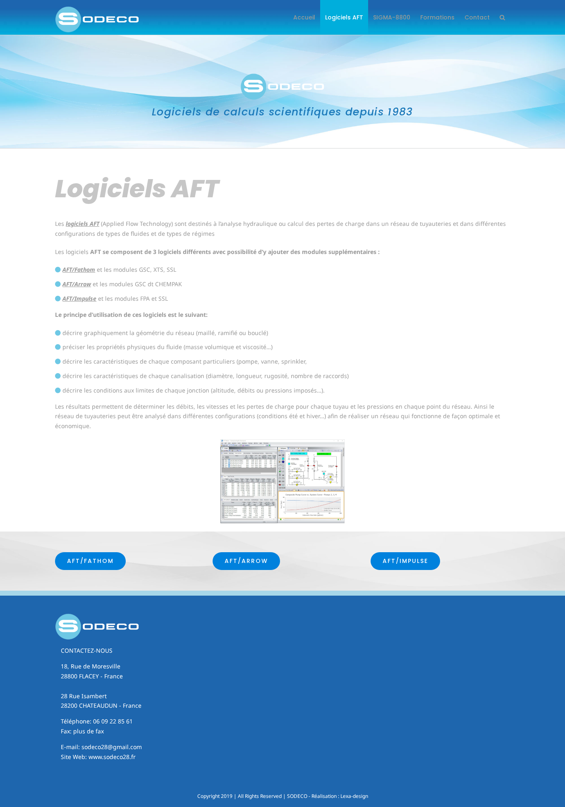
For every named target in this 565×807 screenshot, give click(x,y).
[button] (502, 17)
